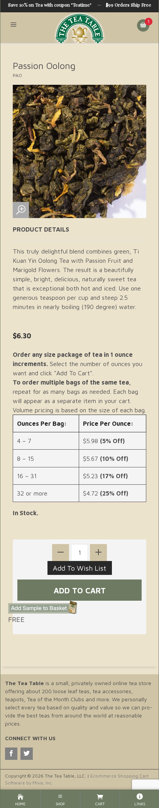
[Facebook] (11, 754)
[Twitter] (26, 754)
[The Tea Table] (79, 27)
